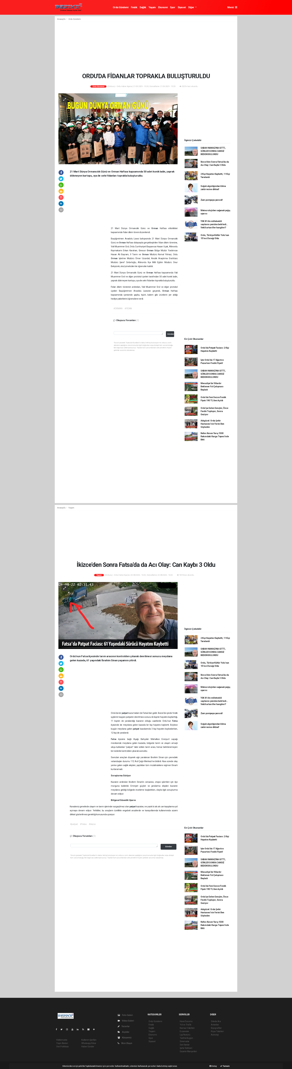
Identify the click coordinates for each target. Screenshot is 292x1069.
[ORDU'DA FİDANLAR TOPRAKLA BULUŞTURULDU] (118, 128)
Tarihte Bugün (186, 1038)
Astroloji (215, 1034)
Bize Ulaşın (126, 1043)
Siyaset (182, 7)
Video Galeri (127, 1021)
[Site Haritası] (89, 1029)
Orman (155, 228)
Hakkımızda (61, 1040)
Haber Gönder (87, 1046)
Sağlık (143, 7)
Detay (214, 1066)
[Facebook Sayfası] (57, 1029)
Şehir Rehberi (186, 1048)
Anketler (215, 1024)
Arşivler (125, 1032)
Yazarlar (125, 1026)
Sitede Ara (216, 1021)
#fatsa (83, 824)
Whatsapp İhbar (88, 1043)
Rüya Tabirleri (217, 1031)
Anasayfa (61, 19)
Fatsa (175, 721)
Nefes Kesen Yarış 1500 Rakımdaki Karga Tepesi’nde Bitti (215, 436)
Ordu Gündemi (120, 7)
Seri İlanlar (185, 1044)
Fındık (134, 7)
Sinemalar (184, 1041)
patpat (125, 713)
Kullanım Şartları (88, 1040)
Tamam (226, 1066)
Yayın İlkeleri (62, 1043)
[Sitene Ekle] (95, 1029)
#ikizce (92, 824)
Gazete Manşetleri (188, 1051)
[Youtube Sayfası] (73, 1029)
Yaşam (152, 7)
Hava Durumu (186, 1021)
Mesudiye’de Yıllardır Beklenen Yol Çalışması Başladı (212, 386)
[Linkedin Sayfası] (79, 1029)
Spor (172, 7)
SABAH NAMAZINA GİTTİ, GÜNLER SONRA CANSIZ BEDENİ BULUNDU (213, 151)
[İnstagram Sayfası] (68, 1029)
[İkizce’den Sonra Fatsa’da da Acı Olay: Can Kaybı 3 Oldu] (118, 615)
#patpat (74, 824)
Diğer (191, 7)
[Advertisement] (146, 47)
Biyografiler (216, 1028)
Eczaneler (184, 1031)
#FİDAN (128, 308)
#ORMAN (117, 308)
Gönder (170, 334)
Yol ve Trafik (185, 1024)
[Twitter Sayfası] (63, 1029)
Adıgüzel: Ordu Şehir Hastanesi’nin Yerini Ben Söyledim (212, 423)
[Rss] (84, 1029)
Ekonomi (163, 7)
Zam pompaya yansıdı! (212, 200)
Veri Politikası (62, 1046)
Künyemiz (127, 1037)
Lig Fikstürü (185, 1034)
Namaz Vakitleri (187, 1028)
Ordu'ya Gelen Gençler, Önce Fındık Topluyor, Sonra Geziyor (214, 411)
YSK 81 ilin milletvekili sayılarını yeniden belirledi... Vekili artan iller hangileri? (214, 224)
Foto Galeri (127, 1015)
